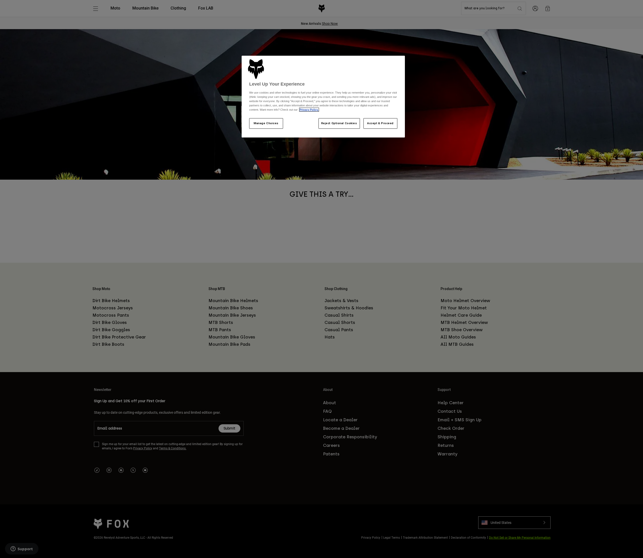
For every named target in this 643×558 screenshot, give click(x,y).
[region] (323, 96)
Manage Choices (266, 123)
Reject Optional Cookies (339, 123)
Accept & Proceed (380, 123)
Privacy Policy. (309, 109)
